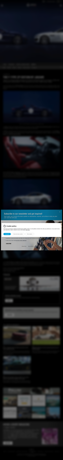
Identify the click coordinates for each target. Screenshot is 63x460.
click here (28, 229)
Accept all (7, 234)
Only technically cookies (18, 234)
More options (29, 234)
